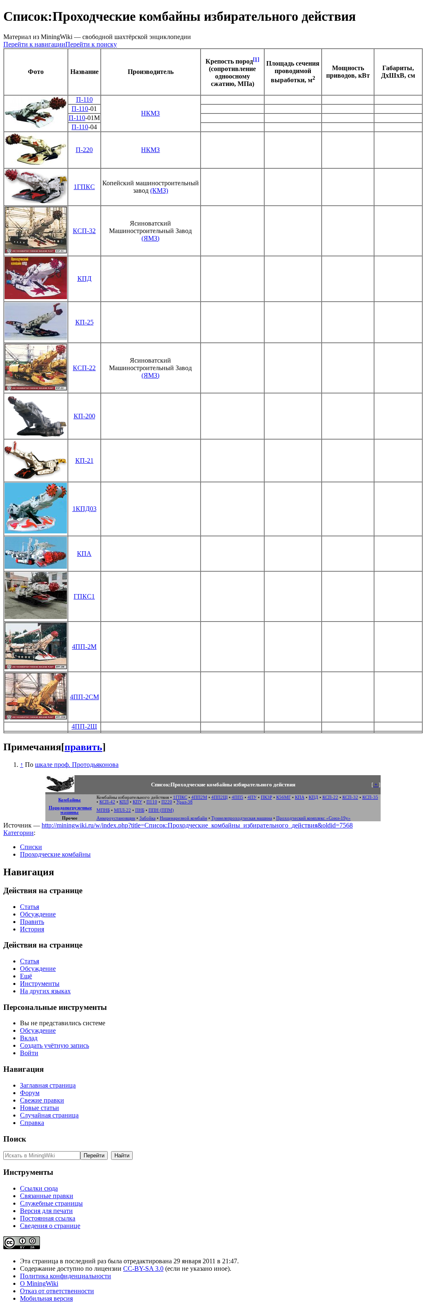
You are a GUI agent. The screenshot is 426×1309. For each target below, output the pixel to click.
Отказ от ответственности (57, 1290)
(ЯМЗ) (150, 238)
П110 (151, 802)
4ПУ (252, 797)
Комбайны (69, 800)
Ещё (26, 976)
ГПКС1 (84, 596)
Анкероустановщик (116, 818)
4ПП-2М (84, 646)
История (32, 929)
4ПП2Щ (219, 797)
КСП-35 (370, 797)
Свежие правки (42, 1100)
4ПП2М (199, 797)
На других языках (45, 991)
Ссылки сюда (39, 1188)
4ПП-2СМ (84, 696)
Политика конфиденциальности (65, 1276)
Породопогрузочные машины (70, 810)
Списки (31, 846)
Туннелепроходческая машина (241, 818)
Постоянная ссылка (47, 1218)
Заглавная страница (48, 1085)
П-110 (84, 99)
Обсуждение (38, 914)
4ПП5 (237, 797)
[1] (256, 59)
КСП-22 (84, 367)
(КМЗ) (159, 190)
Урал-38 (184, 802)
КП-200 (84, 416)
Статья (29, 906)
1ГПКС (84, 186)
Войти (29, 1052)
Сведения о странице (50, 1225)
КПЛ (124, 802)
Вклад (28, 1037)
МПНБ (103, 810)
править (83, 747)
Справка (32, 1122)
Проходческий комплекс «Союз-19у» (313, 818)
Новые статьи (39, 1107)
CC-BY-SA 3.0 (143, 1268)
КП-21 (84, 460)
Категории (18, 832)
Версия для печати (46, 1210)
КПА (84, 553)
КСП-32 (84, 230)
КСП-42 (107, 802)
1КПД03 (84, 508)
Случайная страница (49, 1115)
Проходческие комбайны (55, 854)
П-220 (84, 149)
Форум (30, 1092)
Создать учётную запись (54, 1045)
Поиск (14, 1139)
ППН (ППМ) (161, 810)
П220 (166, 802)
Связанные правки (46, 1195)
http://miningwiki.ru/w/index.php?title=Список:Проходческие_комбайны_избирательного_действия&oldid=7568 (197, 825)
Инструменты (39, 983)
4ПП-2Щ (84, 726)
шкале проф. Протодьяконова (77, 764)
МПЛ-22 (122, 810)
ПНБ (139, 810)
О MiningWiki (39, 1283)
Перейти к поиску (91, 44)
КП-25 (84, 322)
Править (32, 921)
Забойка (147, 818)
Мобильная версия (46, 1298)
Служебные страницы (51, 1203)
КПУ (137, 802)
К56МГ (283, 797)
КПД (84, 278)
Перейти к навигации (34, 44)
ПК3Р (266, 797)
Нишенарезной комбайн (183, 818)
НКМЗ (150, 113)
